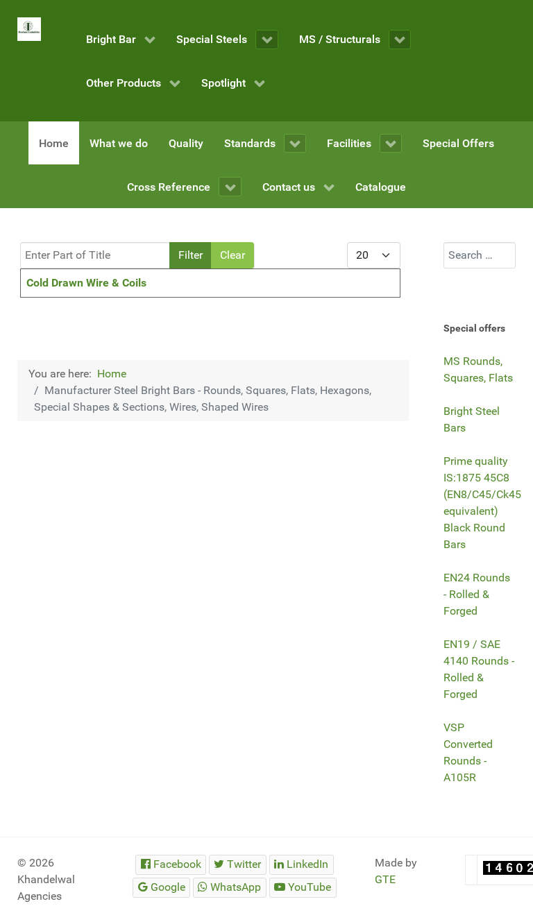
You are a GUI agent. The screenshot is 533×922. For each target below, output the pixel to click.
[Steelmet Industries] (29, 29)
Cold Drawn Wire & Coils (86, 282)
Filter (190, 255)
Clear (232, 255)
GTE (385, 879)
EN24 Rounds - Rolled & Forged (476, 594)
